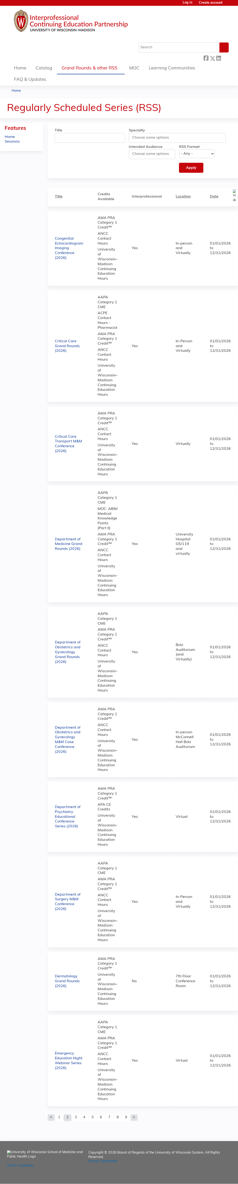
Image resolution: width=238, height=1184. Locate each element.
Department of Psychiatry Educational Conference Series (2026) (67, 816)
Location (183, 197)
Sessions (12, 142)
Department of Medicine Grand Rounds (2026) (68, 544)
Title (58, 130)
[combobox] (153, 138)
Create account (210, 3)
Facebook (206, 58)
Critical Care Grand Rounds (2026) (67, 346)
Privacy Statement (102, 1161)
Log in (187, 2)
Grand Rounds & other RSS (89, 68)
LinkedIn (218, 57)
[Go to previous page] (51, 1117)
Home (20, 68)
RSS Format (189, 147)
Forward (224, 57)
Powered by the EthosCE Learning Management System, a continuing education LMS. (214, 1176)
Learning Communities (172, 68)
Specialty (137, 130)
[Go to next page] (134, 1117)
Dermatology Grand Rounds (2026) (67, 981)
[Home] (84, 22)
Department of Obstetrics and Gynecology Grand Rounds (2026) (67, 652)
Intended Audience (145, 147)
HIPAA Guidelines (20, 1166)
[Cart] (227, 4)
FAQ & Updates (30, 80)
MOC (134, 68)
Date (214, 197)
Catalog (44, 68)
